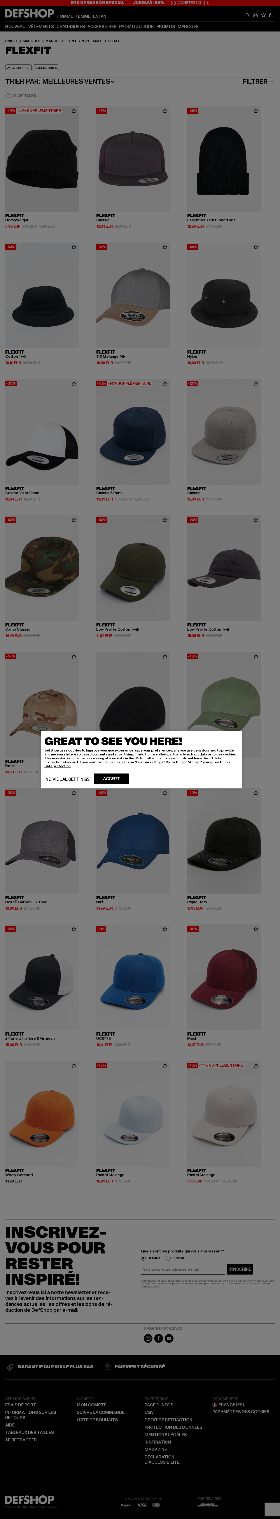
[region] (141, 759)
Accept (111, 779)
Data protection (57, 766)
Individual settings (66, 779)
